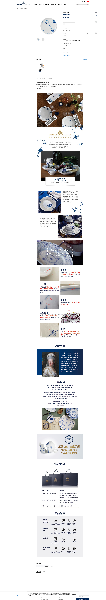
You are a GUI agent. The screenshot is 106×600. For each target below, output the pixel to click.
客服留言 (59, 597)
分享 (65, 55)
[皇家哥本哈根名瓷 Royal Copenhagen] (23, 3)
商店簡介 (42, 597)
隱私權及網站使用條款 (44, 599)
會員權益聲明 (60, 599)
